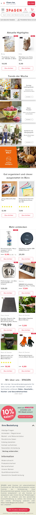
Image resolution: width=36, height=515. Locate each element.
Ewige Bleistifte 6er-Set (9, 199)
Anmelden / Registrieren (11, 433)
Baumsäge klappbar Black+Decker (26, 319)
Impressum (5, 513)
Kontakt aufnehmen (9, 445)
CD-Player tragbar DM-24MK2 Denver (27, 249)
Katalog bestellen (8, 442)
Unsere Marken (7, 469)
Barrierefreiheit (7, 466)
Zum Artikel (9, 68)
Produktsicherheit (8, 463)
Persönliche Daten (8, 439)
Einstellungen (22, 513)
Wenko (21, 281)
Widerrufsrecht (7, 460)
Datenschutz (30, 513)
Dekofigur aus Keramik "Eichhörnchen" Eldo (26, 58)
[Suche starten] (33, 15)
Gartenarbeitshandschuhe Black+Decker (26, 356)
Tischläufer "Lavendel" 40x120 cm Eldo (9, 57)
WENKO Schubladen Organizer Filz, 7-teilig (27, 285)
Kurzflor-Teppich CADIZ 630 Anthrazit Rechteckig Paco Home (9, 320)
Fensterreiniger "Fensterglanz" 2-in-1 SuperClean (9, 250)
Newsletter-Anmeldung (10, 448)
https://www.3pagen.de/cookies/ (12, 502)
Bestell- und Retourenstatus (12, 436)
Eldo (20, 54)
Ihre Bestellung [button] (10, 425)
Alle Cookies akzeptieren (18, 510)
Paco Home (5, 315)
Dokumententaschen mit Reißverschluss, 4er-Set (26, 200)
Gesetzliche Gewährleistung (12, 475)
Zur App (31, 3)
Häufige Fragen (7, 430)
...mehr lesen (18, 394)
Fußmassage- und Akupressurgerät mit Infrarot (9, 282)
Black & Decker (24, 315)
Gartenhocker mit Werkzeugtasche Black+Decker (7, 357)
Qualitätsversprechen (10, 472)
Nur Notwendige (13, 513)
